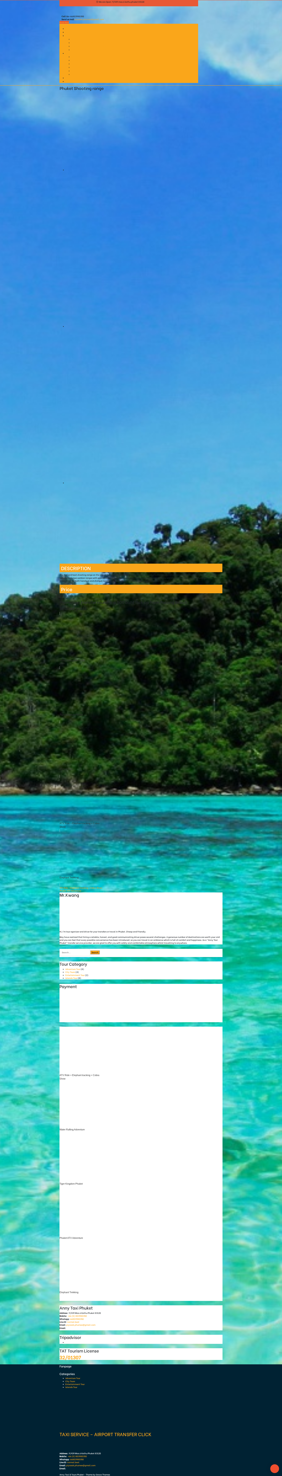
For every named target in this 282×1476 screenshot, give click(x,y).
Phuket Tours (72, 53)
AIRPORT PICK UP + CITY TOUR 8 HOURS (93, 46)
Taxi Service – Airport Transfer (82, 32)
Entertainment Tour (82, 67)
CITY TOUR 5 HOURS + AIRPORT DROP (91, 39)
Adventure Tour (72, 969)
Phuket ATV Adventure (70, 890)
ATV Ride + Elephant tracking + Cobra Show (81, 887)
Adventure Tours (80, 63)
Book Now (64, 22)
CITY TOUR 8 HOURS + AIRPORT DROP (91, 42)
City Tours (70, 35)
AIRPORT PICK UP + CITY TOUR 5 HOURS (93, 49)
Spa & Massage (79, 74)
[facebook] (97, 5)
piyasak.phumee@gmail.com (89, 19)
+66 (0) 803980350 (77, 1315)
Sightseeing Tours (81, 70)
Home (68, 28)
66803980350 (77, 1318)
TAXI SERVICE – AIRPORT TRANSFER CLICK (105, 1434)
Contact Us (71, 81)
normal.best (73, 1321)
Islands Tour (71, 978)
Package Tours (79, 60)
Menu (62, 25)
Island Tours (78, 56)
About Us (70, 77)
